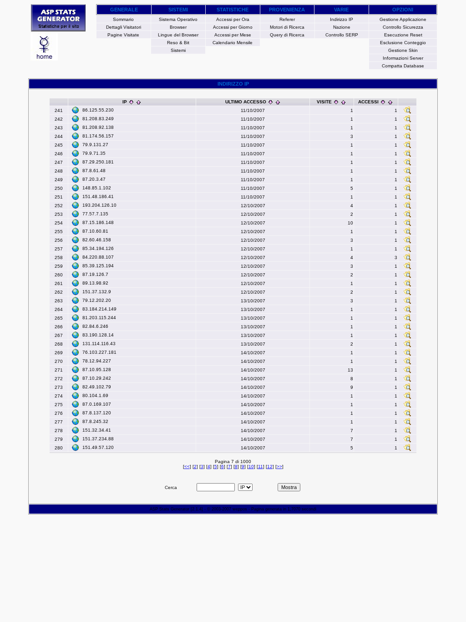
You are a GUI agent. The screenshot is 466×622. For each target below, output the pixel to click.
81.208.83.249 (98, 118)
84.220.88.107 (98, 257)
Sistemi (178, 50)
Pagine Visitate (123, 34)
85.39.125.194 (98, 265)
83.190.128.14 (98, 334)
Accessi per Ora (232, 19)
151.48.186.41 (98, 196)
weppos (240, 509)
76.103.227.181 (99, 352)
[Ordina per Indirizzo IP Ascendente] (139, 101)
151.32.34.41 (96, 430)
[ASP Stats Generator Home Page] (58, 29)
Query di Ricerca (287, 34)
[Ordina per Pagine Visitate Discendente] (336, 101)
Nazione (341, 27)
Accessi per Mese (232, 34)
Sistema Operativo (178, 19)
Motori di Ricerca (287, 27)
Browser (178, 27)
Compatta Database (403, 65)
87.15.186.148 (98, 222)
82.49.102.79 (96, 386)
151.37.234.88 (98, 438)
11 (260, 466)
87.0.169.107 (96, 404)
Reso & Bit (178, 42)
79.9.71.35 (94, 153)
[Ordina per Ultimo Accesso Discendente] (271, 101)
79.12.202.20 (96, 300)
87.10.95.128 (96, 369)
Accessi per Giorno (233, 27)
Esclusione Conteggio (403, 42)
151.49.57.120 (98, 447)
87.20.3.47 (94, 179)
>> (279, 466)
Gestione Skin (403, 50)
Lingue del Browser (178, 34)
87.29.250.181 (98, 161)
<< (187, 466)
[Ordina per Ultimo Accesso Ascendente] (278, 101)
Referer (287, 19)
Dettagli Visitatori (123, 27)
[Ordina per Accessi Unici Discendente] (383, 101)
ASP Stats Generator (169, 509)
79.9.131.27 (95, 144)
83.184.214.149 (99, 308)
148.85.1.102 (96, 187)
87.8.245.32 (95, 421)
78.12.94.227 (96, 360)
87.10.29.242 (96, 378)
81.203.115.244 (99, 317)
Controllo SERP (341, 34)
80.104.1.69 (95, 395)
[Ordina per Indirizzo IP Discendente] (131, 101)
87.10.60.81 (95, 231)
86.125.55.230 (98, 109)
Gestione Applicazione (403, 19)
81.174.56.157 (98, 135)
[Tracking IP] (407, 112)
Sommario (123, 19)
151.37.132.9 (96, 291)
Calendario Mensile (233, 42)
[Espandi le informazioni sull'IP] (75, 109)
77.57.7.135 (95, 213)
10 (251, 466)
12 (270, 466)
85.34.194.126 (98, 248)
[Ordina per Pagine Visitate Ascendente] (343, 101)
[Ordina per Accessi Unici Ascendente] (390, 101)
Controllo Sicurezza (403, 27)
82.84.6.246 (95, 326)
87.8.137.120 (96, 412)
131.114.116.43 (99, 343)
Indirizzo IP (341, 19)
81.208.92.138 (98, 127)
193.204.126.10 (99, 205)
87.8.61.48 (94, 170)
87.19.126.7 (95, 274)
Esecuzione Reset (403, 34)
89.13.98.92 (95, 283)
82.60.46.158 (96, 239)
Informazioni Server (403, 58)
